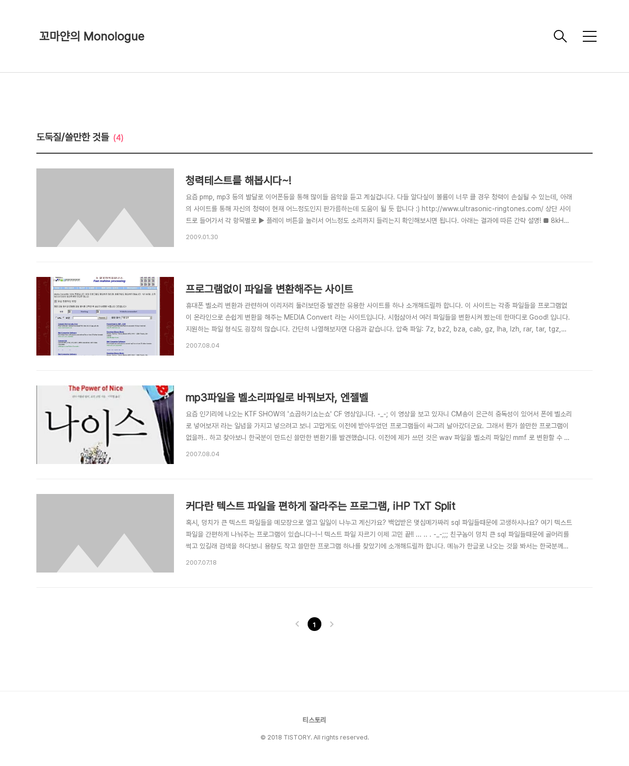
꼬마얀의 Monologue (91, 36)
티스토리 (314, 720)
